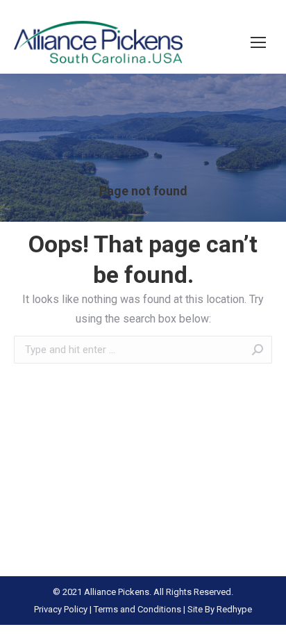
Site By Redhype (219, 609)
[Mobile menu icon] (258, 42)
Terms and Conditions (137, 609)
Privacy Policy (60, 609)
